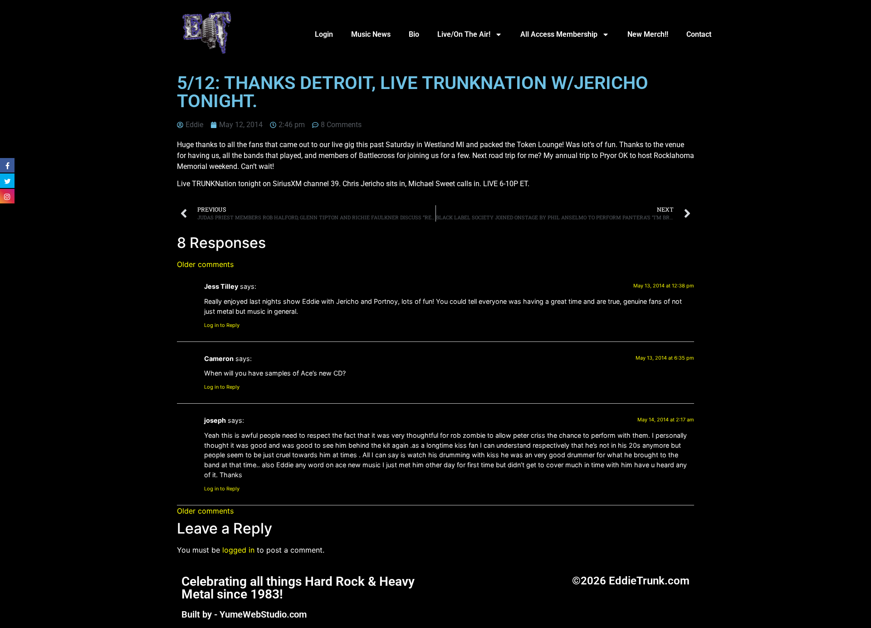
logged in (238, 549)
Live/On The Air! (463, 34)
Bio (414, 34)
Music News (371, 34)
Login (324, 34)
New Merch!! (647, 34)
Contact (698, 34)
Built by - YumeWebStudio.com (244, 614)
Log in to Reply (222, 325)
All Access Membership (558, 34)
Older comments (205, 264)
